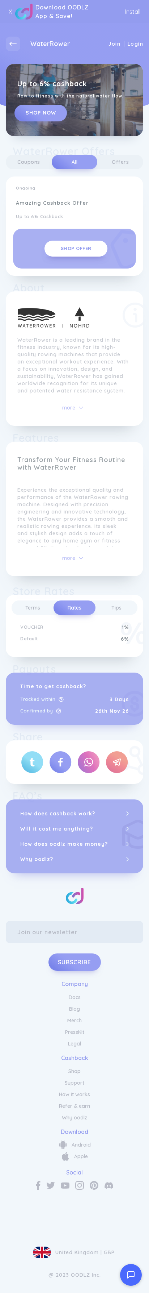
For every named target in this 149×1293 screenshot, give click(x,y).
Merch (74, 1020)
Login (135, 44)
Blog (74, 1009)
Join (114, 44)
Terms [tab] (32, 607)
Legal (74, 1043)
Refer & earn (74, 1106)
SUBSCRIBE (74, 962)
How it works (74, 1094)
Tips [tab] (116, 607)
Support (74, 1083)
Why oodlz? (36, 859)
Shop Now (41, 112)
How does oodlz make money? (64, 844)
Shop (74, 1071)
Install (132, 11)
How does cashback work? (57, 813)
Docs (75, 997)
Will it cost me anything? (56, 829)
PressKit (74, 1032)
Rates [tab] (74, 607)
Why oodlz (74, 1117)
